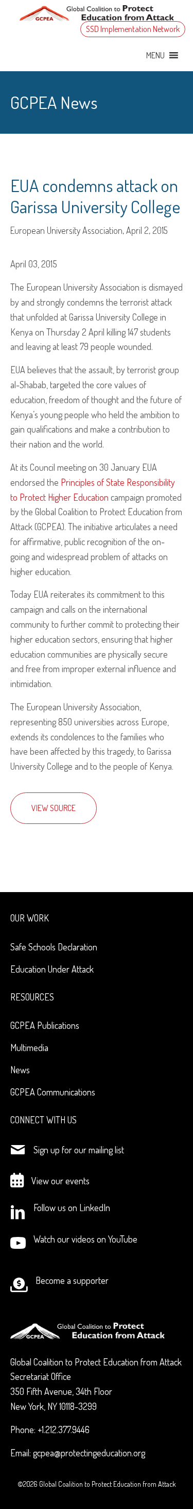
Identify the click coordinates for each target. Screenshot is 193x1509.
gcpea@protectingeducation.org (89, 1452)
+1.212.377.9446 (64, 1429)
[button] (155, 55)
